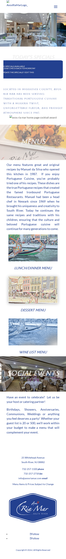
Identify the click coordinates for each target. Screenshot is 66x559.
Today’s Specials (33, 56)
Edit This (29, 72)
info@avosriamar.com (29, 478)
